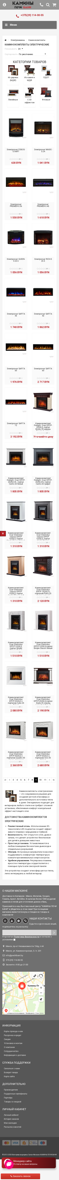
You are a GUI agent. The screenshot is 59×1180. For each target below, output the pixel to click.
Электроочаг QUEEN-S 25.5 (16, 260)
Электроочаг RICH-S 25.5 (43, 260)
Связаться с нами (12, 1068)
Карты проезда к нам (13, 1031)
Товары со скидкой (12, 1102)
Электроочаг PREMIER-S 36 (16, 205)
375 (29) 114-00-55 (14, 960)
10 (40, 780)
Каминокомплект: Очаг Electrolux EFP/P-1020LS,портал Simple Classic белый (43, 645)
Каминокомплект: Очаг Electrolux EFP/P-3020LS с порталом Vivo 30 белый (43, 756)
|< (5, 780)
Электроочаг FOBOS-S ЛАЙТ (16, 150)
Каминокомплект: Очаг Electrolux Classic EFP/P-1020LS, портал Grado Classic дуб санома (16, 592)
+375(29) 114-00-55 (32, 15)
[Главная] (5, 40)
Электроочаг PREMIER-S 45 (43, 205)
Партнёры (8, 1098)
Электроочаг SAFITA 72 (16, 424)
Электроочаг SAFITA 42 (43, 315)
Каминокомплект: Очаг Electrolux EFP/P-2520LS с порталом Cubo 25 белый (16, 701)
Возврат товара (11, 1072)
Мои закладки (10, 1123)
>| (53, 780)
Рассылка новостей (12, 1127)
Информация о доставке (15, 1055)
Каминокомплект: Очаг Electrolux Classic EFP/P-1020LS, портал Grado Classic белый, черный (16, 537)
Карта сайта (9, 1076)
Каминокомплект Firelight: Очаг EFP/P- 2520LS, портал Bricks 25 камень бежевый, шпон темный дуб (43, 428)
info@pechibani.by (14, 955)
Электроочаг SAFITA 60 (43, 370)
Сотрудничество (11, 1051)
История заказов (11, 1119)
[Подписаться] (54, 932)
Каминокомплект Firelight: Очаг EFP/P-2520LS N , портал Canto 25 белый (16, 481)
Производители (11, 1090)
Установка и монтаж (13, 1043)
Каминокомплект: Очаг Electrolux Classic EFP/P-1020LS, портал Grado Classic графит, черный (43, 537)
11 (45, 780)
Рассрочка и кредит (12, 1035)
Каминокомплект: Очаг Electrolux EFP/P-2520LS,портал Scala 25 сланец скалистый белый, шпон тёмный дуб (43, 702)
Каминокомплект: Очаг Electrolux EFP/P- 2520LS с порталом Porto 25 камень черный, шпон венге (43, 592)
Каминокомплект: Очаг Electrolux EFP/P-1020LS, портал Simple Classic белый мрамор (16, 647)
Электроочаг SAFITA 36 (16, 315)
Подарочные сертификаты (15, 1094)
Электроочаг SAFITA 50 (16, 370)
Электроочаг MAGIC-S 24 (43, 150)
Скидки (7, 1039)
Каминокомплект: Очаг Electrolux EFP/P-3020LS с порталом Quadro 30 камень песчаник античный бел (16, 757)
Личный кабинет (11, 1115)
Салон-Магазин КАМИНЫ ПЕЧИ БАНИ (42, 1155)
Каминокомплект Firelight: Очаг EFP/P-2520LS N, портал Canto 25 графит (43, 481)
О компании (9, 1047)
